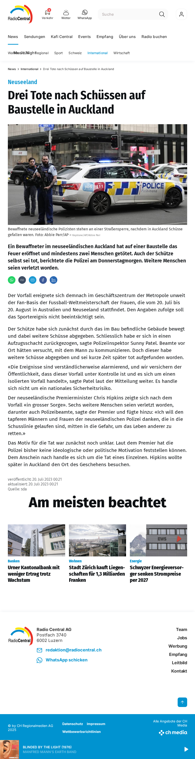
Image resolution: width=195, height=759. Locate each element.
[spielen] (186, 749)
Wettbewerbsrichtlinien (81, 732)
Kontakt (179, 671)
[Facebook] (43, 280)
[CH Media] (166, 731)
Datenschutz (72, 724)
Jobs (182, 637)
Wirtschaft (121, 53)
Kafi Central (62, 36)
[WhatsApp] (11, 280)
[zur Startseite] (20, 14)
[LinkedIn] (53, 280)
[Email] (32, 280)
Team (181, 629)
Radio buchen (154, 36)
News (13, 36)
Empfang (105, 36)
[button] (85, 14)
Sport (58, 53)
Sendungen (34, 36)
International (98, 53)
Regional (42, 53)
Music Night (25, 52)
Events (84, 36)
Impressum (96, 724)
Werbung (177, 646)
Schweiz (75, 53)
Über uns (127, 36)
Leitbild (179, 662)
